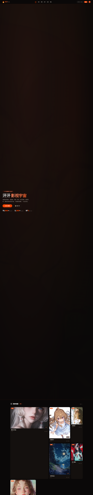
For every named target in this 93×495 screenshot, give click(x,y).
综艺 (44, 1)
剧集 (41, 1)
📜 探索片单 (17, 205)
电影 (38, 1)
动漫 (47, 1)
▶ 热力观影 (7, 205)
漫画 (51, 1)
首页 (35, 1)
